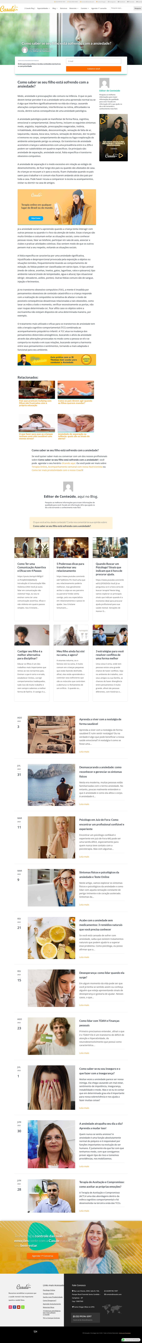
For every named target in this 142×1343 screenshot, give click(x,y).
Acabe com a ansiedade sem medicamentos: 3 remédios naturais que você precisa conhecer (100, 925)
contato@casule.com (87, 2)
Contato (84, 8)
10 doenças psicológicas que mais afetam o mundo (52, 1312)
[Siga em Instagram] (10, 1307)
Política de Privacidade (125, 1333)
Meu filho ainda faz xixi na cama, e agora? (71, 663)
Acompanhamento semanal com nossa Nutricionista (75, 466)
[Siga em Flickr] (22, 1307)
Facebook (122, 2)
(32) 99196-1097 (60, 2)
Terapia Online (39, 466)
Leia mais (84, 751)
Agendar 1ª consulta (99, 8)
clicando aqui (68, 463)
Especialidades (42, 8)
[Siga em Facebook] (14, 1307)
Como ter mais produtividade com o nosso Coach (57, 470)
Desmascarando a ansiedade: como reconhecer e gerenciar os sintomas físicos (100, 772)
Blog (54, 8)
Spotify (140, 2)
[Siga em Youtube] (18, 1307)
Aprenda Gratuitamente (52, 1304)
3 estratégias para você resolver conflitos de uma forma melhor (110, 663)
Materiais (73, 8)
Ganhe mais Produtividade (53, 1297)
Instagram (112, 2)
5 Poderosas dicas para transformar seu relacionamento (71, 579)
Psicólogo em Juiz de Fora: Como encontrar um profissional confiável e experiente (101, 824)
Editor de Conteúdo (109, 90)
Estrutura (63, 8)
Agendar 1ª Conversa (42, 1255)
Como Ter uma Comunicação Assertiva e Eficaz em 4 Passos (31, 579)
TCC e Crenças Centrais (51, 1318)
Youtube (131, 2)
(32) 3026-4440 (73, 2)
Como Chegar (101, 2)
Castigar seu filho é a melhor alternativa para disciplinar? (31, 663)
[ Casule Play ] (30, 8)
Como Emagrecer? (49, 1300)
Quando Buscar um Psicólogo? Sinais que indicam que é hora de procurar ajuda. (110, 579)
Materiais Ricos (48, 1307)
